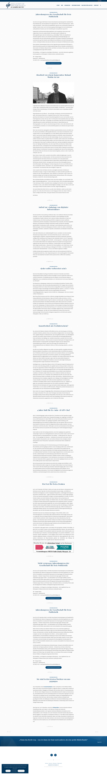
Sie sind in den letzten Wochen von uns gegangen (53, 680)
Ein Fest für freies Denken (53, 484)
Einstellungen (14, 770)
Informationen (53, 12)
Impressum (46, 763)
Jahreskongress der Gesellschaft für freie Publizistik (53, 15)
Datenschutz (50, 763)
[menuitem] (58, 5)
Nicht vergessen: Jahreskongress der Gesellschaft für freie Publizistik (53, 564)
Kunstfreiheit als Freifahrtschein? (53, 326)
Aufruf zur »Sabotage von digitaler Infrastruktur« (53, 208)
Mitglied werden (59, 763)
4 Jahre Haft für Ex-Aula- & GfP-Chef (53, 410)
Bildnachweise (55, 763)
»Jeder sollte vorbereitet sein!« (53, 268)
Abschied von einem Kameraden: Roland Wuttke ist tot (53, 76)
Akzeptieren (8, 770)
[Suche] (100, 5)
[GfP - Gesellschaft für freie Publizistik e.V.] (16, 5)
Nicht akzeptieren (21, 770)
